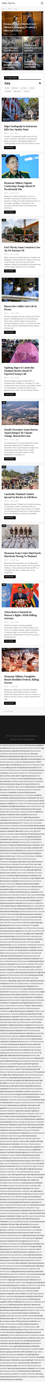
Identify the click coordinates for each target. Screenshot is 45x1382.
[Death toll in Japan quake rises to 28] (12, 45)
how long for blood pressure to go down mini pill (24, 1083)
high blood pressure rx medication (21, 795)
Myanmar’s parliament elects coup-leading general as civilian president (31, 67)
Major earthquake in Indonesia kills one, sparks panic (20, 128)
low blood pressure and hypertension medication (21, 953)
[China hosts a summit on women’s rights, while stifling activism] (20, 595)
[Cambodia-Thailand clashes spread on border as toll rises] (20, 477)
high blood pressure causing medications (20, 812)
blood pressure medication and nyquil (20, 1274)
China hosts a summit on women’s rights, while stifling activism (20, 615)
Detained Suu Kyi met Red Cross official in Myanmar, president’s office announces (20, 27)
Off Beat (26, 91)
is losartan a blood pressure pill (20, 1100)
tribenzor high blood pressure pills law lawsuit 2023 (18, 1072)
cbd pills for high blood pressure (17, 1299)
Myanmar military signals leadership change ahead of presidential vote (19, 186)
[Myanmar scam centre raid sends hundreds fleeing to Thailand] (20, 536)
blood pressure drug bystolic (23, 839)
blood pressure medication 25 (22, 925)
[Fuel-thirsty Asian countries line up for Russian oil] (20, 231)
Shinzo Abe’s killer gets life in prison (20, 308)
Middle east (17, 91)
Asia (4, 99)
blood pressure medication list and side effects (17, 864)
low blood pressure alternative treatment (22, 1357)
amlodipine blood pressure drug (11, 1183)
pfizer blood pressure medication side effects (22, 1053)
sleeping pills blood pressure (19, 828)
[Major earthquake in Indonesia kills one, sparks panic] (20, 110)
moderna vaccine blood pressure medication (27, 781)
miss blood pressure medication (32, 1307)
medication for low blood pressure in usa (21, 1230)
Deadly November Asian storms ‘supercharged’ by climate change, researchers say (21, 433)
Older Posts (8, 711)
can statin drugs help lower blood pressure (29, 1318)
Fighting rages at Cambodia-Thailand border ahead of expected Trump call (19, 371)
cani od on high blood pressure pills (21, 1221)
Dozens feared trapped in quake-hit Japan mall (32, 48)
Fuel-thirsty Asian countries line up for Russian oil (22, 249)
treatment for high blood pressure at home (15, 1039)
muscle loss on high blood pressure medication (17, 1291)
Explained (8, 91)
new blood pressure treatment (11, 1266)
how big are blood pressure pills (20, 1258)
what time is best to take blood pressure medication (25, 1000)
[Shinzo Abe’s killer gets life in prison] (20, 290)
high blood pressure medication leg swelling (16, 1127)
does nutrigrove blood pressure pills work (15, 1205)
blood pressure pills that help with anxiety (23, 820)
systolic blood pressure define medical (19, 1316)
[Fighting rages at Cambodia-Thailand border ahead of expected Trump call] (20, 351)
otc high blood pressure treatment (12, 745)
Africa (7, 88)
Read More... (9, 147)
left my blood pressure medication (23, 1249)
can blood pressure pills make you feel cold (24, 1177)
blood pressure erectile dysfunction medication (26, 1089)
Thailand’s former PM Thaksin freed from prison (10, 65)
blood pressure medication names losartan (24, 992)
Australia (23, 88)
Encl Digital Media (28, 739)
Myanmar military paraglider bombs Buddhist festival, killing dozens (21, 679)
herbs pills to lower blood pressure (32, 1017)
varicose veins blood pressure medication (23, 1186)
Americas (15, 88)
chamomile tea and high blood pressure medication (25, 1199)
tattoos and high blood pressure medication (28, 1122)
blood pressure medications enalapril (30, 1377)
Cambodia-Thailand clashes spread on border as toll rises (20, 496)
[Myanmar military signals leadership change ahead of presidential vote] (20, 166)
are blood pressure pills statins (18, 975)
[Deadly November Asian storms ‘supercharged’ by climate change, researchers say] (20, 413)
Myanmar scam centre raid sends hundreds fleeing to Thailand (22, 554)
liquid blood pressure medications (16, 1246)
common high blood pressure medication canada (26, 1335)
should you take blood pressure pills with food (16, 942)
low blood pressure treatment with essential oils (17, 1238)
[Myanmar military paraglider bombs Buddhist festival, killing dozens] (20, 660)
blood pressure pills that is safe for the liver (24, 748)
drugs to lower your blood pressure (23, 856)
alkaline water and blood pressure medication (22, 1349)
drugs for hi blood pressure (26, 1327)
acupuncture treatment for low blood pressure (25, 773)
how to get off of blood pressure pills (28, 803)
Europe (32, 88)
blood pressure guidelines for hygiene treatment (17, 1374)
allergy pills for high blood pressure (18, 887)
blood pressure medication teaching (17, 917)
